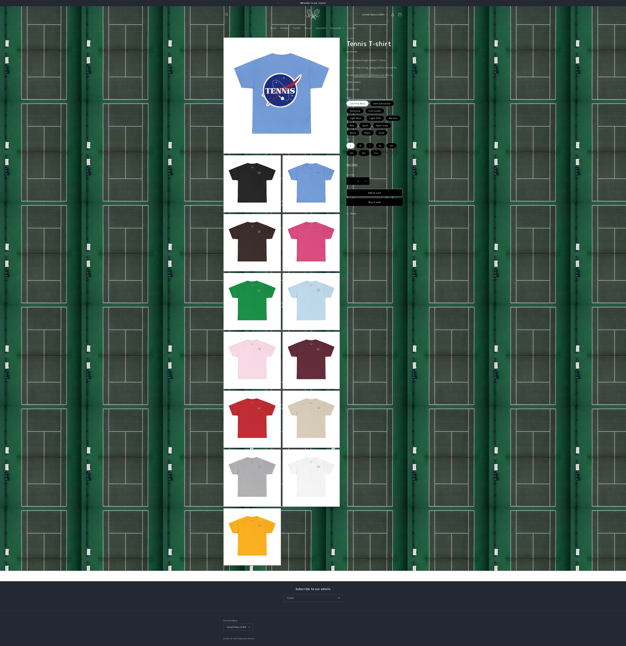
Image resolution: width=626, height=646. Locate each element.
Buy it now (374, 202)
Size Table (351, 164)
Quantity (350, 174)
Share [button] (353, 213)
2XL (392, 145)
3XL (353, 153)
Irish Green (375, 110)
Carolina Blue (357, 103)
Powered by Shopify (246, 638)
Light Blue (355, 118)
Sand (365, 125)
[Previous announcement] (278, 3)
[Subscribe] (338, 598)
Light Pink (375, 118)
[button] (227, 14)
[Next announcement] (347, 3)
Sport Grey (382, 125)
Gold (381, 132)
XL (380, 145)
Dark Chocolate (382, 103)
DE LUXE (233, 638)
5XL (377, 153)
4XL (365, 153)
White (353, 132)
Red (352, 125)
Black (368, 132)
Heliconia (355, 110)
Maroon (393, 118)
